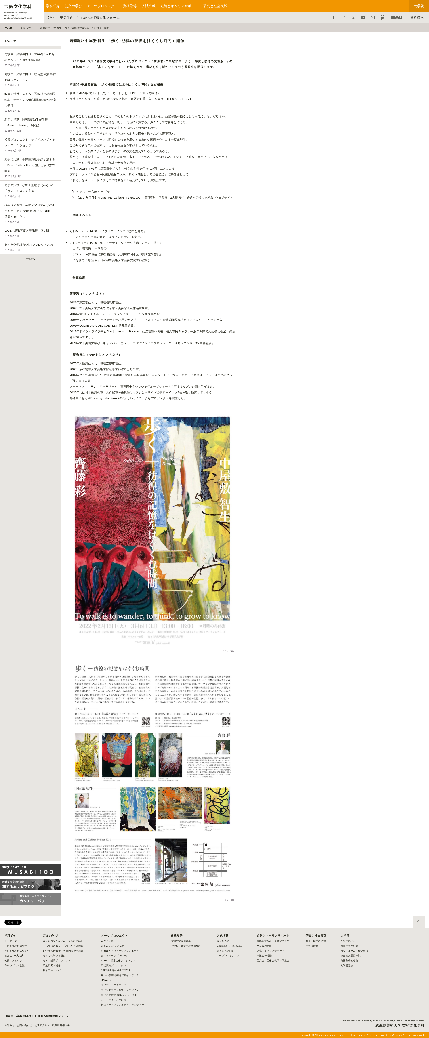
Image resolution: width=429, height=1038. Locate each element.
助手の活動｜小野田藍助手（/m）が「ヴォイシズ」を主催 (28, 190)
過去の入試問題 (225, 950)
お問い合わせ (373, 17)
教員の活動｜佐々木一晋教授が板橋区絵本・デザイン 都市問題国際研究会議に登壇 (30, 102)
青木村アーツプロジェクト (116, 955)
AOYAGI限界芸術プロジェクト (118, 960)
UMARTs (106, 980)
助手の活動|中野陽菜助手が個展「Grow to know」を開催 (26, 125)
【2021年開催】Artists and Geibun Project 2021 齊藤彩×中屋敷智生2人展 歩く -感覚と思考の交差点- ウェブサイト (154, 197)
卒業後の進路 (264, 945)
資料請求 (417, 17)
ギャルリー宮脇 (89, 99)
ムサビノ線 (107, 940)
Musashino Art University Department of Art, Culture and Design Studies (384, 1020)
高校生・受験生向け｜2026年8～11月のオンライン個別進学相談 (29, 59)
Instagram (343, 17)
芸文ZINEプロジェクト (114, 945)
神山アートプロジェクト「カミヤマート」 (126, 1004)
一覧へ (30, 259)
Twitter (353, 17)
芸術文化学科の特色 (15, 945)
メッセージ (10, 940)
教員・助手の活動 (316, 940)
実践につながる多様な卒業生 (273, 940)
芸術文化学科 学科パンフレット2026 (28, 247)
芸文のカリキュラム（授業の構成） (63, 940)
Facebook (334, 17)
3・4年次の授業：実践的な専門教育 (63, 950)
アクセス (383, 17)
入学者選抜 (347, 965)
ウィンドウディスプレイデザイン (120, 990)
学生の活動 (312, 945)
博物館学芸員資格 (181, 940)
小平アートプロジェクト (115, 985)
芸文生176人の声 (14, 955)
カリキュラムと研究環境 (354, 950)
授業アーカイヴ (52, 970)
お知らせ (9, 1025)
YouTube (363, 17)
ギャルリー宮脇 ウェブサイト (96, 192)
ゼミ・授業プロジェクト (57, 960)
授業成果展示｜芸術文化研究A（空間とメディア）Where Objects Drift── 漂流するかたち (29, 213)
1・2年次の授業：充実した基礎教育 (63, 945)
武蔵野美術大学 (396, 17)
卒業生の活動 (264, 955)
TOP (419, 922)
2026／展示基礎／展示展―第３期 (26, 233)
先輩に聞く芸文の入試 (229, 945)
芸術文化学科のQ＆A (16, 950)
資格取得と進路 (349, 960)
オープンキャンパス (228, 955)
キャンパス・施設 (14, 965)
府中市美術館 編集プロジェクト (119, 994)
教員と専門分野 (349, 945)
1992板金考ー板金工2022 (115, 970)
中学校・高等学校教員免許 (186, 945)
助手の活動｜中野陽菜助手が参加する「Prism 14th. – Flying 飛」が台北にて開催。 (30, 167)
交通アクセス (42, 1025)
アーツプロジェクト (102, 6)
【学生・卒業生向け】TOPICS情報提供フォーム (83, 17)
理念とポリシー (349, 940)
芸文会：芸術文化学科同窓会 (273, 960)
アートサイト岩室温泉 (113, 999)
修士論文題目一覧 (351, 955)
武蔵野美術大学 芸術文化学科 (400, 1025)
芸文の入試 (223, 940)
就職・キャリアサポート (270, 950)
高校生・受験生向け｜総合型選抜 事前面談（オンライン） (30, 79)
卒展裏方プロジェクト (113, 965)
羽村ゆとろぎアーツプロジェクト (120, 950)
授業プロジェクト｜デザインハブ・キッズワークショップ (29, 144)
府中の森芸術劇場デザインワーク (120, 975)
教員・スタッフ (13, 960)
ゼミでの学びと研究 (54, 955)
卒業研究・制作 (52, 965)
